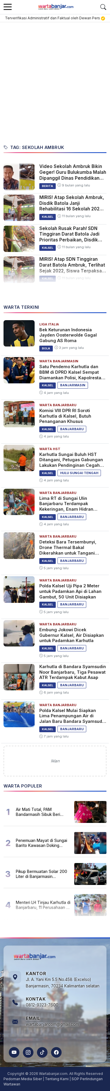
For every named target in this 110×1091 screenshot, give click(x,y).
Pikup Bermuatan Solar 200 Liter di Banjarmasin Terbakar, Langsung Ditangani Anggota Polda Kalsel (41, 874)
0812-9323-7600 (42, 1005)
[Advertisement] (55, 80)
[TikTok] (42, 1052)
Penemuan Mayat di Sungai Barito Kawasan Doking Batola (41, 843)
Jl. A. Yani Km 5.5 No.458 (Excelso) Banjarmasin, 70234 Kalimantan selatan (62, 982)
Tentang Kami (57, 1079)
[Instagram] (28, 1052)
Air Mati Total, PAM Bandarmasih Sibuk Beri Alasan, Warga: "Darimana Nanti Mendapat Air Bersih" (41, 811)
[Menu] (8, 7)
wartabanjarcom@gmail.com (52, 1024)
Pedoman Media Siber (23, 1079)
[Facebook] (56, 1052)
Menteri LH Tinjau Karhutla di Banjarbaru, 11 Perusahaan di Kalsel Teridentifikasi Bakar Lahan (43, 905)
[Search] (103, 7)
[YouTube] (14, 1052)
